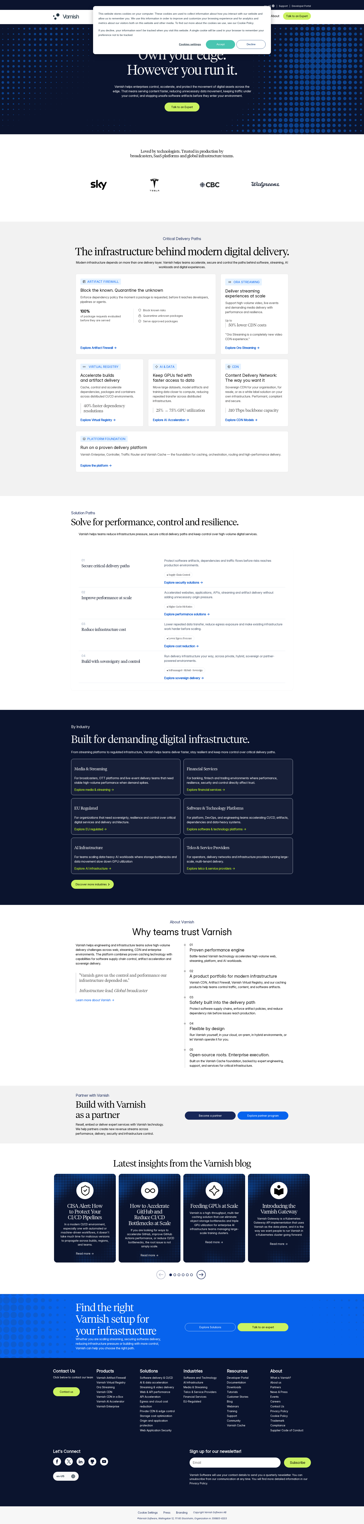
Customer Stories (237, 1396)
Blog (230, 1401)
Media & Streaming (195, 1387)
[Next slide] (201, 1274)
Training (232, 1411)
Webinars (233, 1406)
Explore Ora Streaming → (242, 348)
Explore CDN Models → (241, 420)
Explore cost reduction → (181, 646)
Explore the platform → (96, 465)
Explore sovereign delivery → (184, 678)
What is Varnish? (280, 1377)
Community (234, 1420)
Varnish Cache (236, 1425)
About (275, 16)
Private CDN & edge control (157, 1411)
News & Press (279, 1392)
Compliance (277, 1425)
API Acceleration (150, 1396)
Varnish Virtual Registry (111, 1382)
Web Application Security (156, 1430)
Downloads (234, 1387)
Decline (251, 44)
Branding (181, 1512)
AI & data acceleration (154, 1382)
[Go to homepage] (66, 19)
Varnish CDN (104, 1392)
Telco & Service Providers (200, 1392)
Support (283, 6)
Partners (275, 1387)
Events (274, 1396)
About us (275, 1382)
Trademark (277, 1420)
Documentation (236, 1382)
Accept (221, 44)
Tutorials (232, 1392)
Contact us (66, 1391)
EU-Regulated (192, 1401)
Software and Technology (200, 1377)
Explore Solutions (210, 1327)
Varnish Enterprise (107, 1406)
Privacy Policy (279, 1411)
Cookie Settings (148, 1512)
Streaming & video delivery (157, 1387)
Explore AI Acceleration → (171, 420)
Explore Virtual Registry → (98, 420)
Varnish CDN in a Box (109, 1396)
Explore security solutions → (183, 582)
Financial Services (195, 1396)
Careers (275, 1401)
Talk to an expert (263, 1327)
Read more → (85, 1253)
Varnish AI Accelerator (110, 1401)
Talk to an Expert (297, 16)
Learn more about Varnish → (95, 1000)
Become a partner (210, 1115)
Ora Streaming (105, 1387)
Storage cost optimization (156, 1415)
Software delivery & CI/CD (156, 1377)
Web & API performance (155, 1392)
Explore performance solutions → (187, 614)
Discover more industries (91, 884)
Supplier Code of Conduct (286, 1430)
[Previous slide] (161, 1274)
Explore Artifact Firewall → (98, 348)
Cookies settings (190, 44)
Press (166, 1512)
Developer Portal (301, 6)
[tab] (170, 1275)
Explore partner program (263, 1115)
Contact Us (277, 1406)
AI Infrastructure (193, 1382)
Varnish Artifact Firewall (111, 1377)
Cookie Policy (245, 22)
